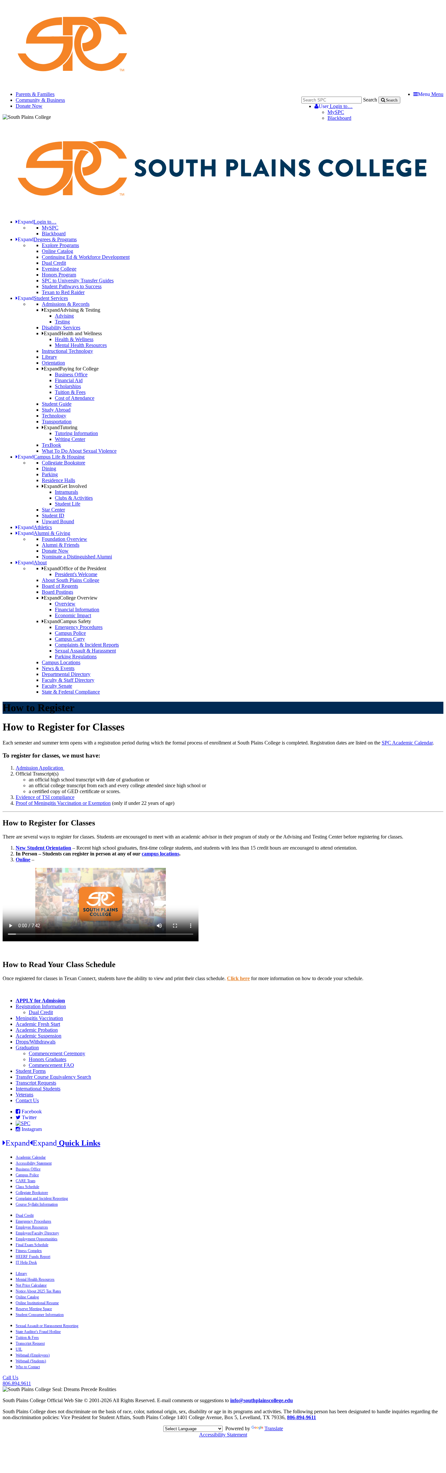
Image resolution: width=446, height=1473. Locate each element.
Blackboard (339, 118)
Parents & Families (35, 94)
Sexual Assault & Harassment (85, 650)
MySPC (335, 112)
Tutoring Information (76, 433)
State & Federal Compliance (71, 692)
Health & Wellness (74, 339)
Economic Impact (73, 615)
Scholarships (68, 386)
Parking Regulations (76, 656)
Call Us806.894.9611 (17, 1380)
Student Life (67, 504)
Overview (65, 603)
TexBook (51, 445)
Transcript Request (30, 1343)
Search (370, 99)
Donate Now (29, 106)
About (32, 562)
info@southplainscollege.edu (261, 1400)
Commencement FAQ (51, 1065)
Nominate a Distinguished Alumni (77, 556)
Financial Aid (69, 380)
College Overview (71, 598)
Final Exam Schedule (32, 1245)
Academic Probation (37, 1030)
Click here (238, 978)
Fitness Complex (29, 1250)
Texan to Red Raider (63, 292)
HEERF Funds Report (33, 1256)
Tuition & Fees (70, 392)
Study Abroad (56, 410)
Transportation (57, 421)
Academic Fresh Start (38, 1024)
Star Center (53, 509)
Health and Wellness (73, 333)
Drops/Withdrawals (36, 1041)
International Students (38, 1088)
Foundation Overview (64, 539)
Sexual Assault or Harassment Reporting (47, 1326)
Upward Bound (58, 521)
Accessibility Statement (34, 1163)
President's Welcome (76, 574)
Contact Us (27, 1100)
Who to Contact (28, 1367)
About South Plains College (70, 580)
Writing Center (70, 439)
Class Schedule (27, 1186)
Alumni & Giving (44, 533)
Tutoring (60, 427)
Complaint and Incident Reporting (42, 1198)
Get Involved (65, 486)
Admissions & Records (65, 304)
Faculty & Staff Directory (68, 680)
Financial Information (77, 609)
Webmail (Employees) (33, 1355)
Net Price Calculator (31, 1285)
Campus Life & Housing (51, 457)
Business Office (71, 374)
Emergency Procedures (79, 627)
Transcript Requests (36, 1083)
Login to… (336, 106)
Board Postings (57, 592)
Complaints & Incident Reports (87, 645)
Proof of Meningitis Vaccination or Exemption (63, 803)
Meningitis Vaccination (39, 1018)
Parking (50, 474)
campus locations (160, 853)
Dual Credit (54, 263)
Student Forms (31, 1071)
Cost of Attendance (74, 398)
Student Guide (57, 404)
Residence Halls (58, 480)
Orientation (53, 363)
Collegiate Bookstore (63, 462)
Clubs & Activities (74, 498)
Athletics (35, 527)
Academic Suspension (38, 1036)
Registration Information (41, 1006)
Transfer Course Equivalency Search (53, 1077)
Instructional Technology (67, 351)
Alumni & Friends (60, 545)
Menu (430, 94)
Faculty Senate (57, 686)
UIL (19, 1349)
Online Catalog (57, 251)
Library (49, 357)
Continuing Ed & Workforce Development (86, 257)
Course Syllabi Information (37, 1204)
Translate (273, 1428)
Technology (54, 415)
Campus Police (70, 633)
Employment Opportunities (36, 1239)
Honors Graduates (47, 1059)
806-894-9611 (301, 1417)
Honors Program (59, 274)
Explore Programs (60, 245)
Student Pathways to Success (72, 286)
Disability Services (61, 327)
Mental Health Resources (81, 345)
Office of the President (75, 568)
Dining (49, 468)
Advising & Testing (72, 310)
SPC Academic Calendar (407, 742)
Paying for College (71, 368)
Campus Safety (67, 621)
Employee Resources (32, 1227)
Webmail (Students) (31, 1361)
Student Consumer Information (40, 1314)
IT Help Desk (26, 1262)
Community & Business (40, 100)
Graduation (27, 1047)
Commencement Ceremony (57, 1053)
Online (23, 859)
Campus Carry (70, 639)
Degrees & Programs (47, 239)
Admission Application (40, 768)
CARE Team (25, 1181)
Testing (62, 321)
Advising (64, 316)
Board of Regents (60, 586)
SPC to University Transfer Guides (78, 280)
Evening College (59, 269)
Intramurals (66, 492)
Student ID (53, 515)
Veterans (24, 1094)
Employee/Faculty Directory (37, 1233)
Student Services (43, 298)
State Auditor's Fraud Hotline (38, 1331)
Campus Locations (61, 662)
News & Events (58, 668)
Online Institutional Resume (37, 1303)
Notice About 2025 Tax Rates (38, 1291)
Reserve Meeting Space (34, 1309)
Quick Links (53, 1143)
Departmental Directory (66, 674)
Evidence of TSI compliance (45, 797)
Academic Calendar (31, 1157)
